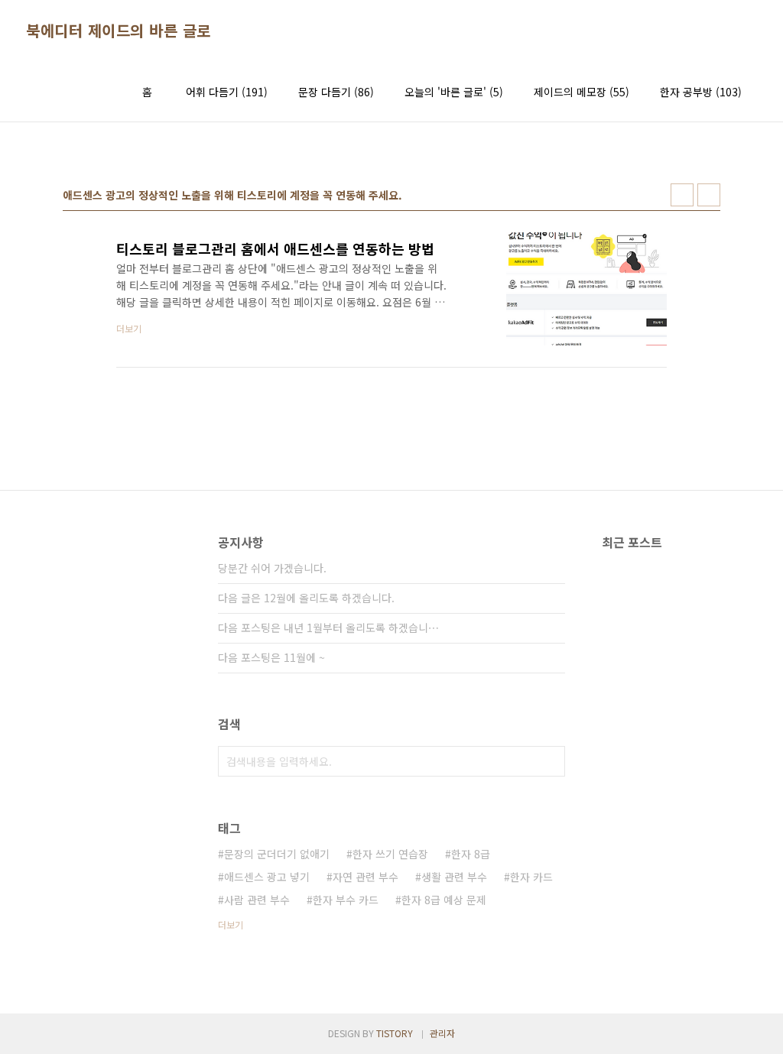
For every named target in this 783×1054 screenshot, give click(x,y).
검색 (549, 761)
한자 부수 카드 (346, 899)
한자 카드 (531, 876)
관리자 (442, 1032)
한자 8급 (470, 853)
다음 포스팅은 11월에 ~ (271, 657)
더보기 (230, 924)
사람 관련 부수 (257, 899)
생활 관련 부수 (454, 876)
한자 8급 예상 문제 (443, 899)
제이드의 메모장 (581, 91)
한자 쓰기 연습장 (390, 853)
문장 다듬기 (336, 91)
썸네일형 (682, 194)
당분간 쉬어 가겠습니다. (272, 568)
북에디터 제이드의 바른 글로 (118, 30)
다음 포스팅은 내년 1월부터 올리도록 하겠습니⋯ (328, 627)
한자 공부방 (701, 91)
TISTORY (394, 1032)
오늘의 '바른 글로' (453, 91)
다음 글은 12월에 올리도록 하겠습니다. (306, 597)
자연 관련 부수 (365, 876)
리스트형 (708, 194)
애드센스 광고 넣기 (267, 876)
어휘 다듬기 (227, 91)
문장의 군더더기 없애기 (277, 853)
